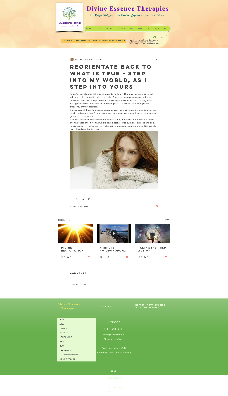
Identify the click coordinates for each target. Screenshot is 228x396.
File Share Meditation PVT (69, 355)
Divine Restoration (72, 249)
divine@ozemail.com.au (114, 335)
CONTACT (63, 328)
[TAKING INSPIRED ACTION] (152, 233)
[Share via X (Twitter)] (77, 199)
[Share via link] (89, 199)
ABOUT (62, 324)
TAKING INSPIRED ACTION (152, 249)
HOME (61, 320)
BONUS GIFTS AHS (67, 359)
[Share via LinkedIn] (83, 199)
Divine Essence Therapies (68, 306)
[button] (166, 35)
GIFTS (61, 341)
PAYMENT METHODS (115, 387)
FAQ (109, 392)
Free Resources (65, 350)
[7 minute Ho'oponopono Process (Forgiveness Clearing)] (114, 233)
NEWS (61, 346)
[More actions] (156, 59)
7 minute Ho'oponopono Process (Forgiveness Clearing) (113, 249)
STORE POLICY (113, 383)
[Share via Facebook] (71, 199)
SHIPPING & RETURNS (115, 378)
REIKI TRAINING (65, 337)
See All (167, 219)
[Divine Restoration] (75, 233)
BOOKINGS (63, 333)
